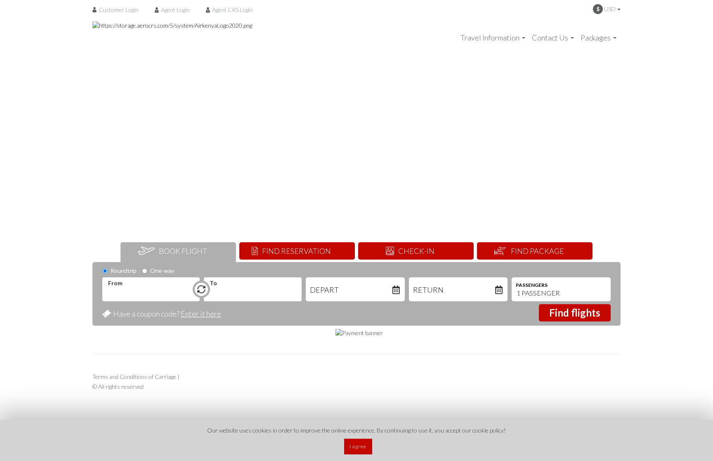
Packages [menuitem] (596, 37)
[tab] (178, 252)
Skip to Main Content (358, 4)
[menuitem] (117, 9)
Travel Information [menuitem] (489, 37)
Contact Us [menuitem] (550, 37)
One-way (162, 270)
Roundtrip (124, 270)
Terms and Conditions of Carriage (134, 376)
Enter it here (201, 313)
